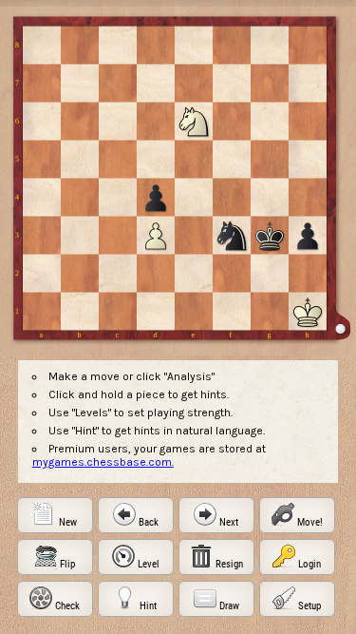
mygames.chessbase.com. (103, 462)
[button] (55, 515)
